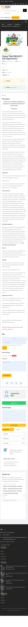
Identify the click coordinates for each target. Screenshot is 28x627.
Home (2, 24)
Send (4, 347)
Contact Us (3, 600)
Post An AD (16, 17)
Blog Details (17, 24)
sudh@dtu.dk (5, 307)
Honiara (20, 450)
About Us (6, 1)
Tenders (12, 495)
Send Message (14, 425)
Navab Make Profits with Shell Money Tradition (15, 587)
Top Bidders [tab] (17, 429)
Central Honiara (13, 450)
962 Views (6, 513)
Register (9, 17)
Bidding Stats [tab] (6, 429)
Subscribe (11, 1)
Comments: (5, 358)
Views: (16, 61)
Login (3, 17)
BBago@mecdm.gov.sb (10, 305)
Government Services (7, 53)
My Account (3, 556)
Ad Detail (10, 24)
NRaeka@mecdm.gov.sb (13, 303)
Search (2, 1)
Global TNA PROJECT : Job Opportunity (10, 26)
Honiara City (12, 452)
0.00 (23, 438)
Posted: (4, 61)
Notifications (3, 558)
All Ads (2, 551)
